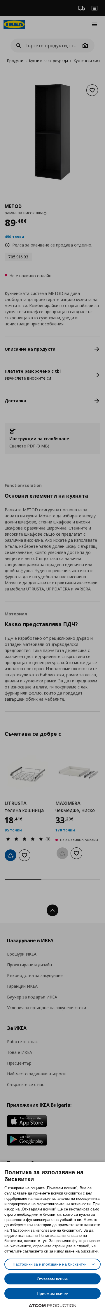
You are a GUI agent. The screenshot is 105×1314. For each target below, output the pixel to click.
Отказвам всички (53, 1279)
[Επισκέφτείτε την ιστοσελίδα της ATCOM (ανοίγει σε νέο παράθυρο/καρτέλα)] (52, 1306)
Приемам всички (53, 1293)
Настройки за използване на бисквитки (50, 1264)
